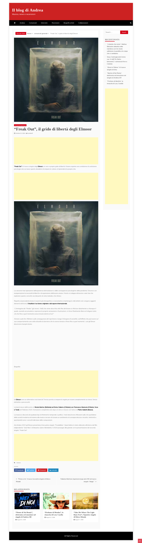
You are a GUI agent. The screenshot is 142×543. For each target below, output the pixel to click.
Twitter (31, 470)
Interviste (44, 23)
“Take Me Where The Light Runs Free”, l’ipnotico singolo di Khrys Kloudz (85, 514)
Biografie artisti (69, 23)
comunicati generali (20, 125)
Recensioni (55, 23)
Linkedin (54, 470)
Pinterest (42, 470)
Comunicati (33, 23)
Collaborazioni (83, 23)
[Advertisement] (56, 150)
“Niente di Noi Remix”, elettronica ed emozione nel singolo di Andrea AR (25, 514)
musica (19, 462)
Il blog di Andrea (27, 10)
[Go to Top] (140, 541)
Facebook (19, 470)
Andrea (22, 23)
